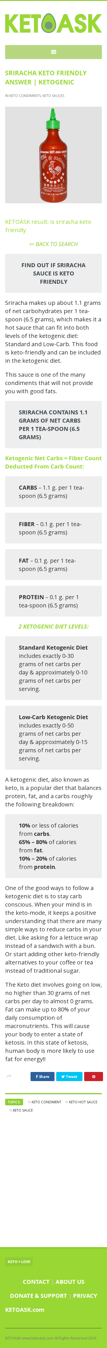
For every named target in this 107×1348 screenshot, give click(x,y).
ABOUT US (70, 1282)
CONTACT (36, 1282)
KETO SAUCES (53, 95)
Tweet (71, 1076)
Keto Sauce (23, 1110)
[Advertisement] (53, 1179)
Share (43, 1076)
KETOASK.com (25, 1309)
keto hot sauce (83, 1102)
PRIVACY (85, 1296)
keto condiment (46, 1102)
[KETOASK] (53, 23)
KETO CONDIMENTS (25, 95)
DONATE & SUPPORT (39, 1296)
